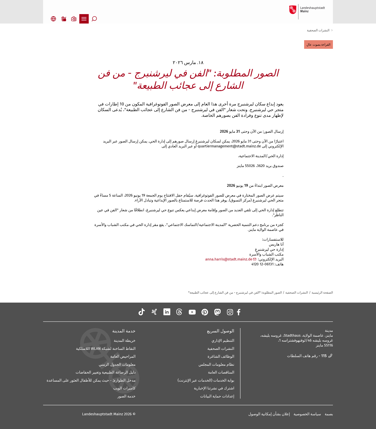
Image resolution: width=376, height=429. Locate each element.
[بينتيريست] (204, 312)
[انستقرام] (229, 312)
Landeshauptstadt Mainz (102, 414)
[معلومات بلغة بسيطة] (74, 19)
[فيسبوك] (238, 312)
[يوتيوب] (192, 312)
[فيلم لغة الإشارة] (63, 19)
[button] (318, 44)
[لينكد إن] (167, 312)
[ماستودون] (217, 312)
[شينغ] (154, 312)
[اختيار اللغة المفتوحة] (53, 19)
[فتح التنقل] (84, 19)
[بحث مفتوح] (94, 19)
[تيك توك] (141, 312)
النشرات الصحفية (318, 30)
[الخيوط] (179, 312)
